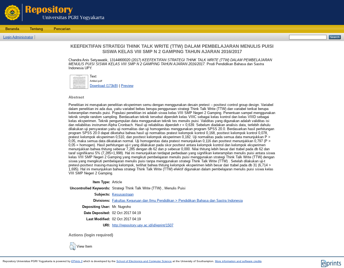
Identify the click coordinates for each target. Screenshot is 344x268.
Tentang (36, 29)
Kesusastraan (123, 194)
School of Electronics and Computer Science (144, 261)
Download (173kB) (104, 86)
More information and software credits (238, 261)
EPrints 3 (77, 261)
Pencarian (62, 29)
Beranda (12, 29)
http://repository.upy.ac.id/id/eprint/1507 (142, 225)
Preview (127, 86)
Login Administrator (18, 37)
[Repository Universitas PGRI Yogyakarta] (54, 24)
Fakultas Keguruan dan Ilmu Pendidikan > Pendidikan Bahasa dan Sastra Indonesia (177, 201)
